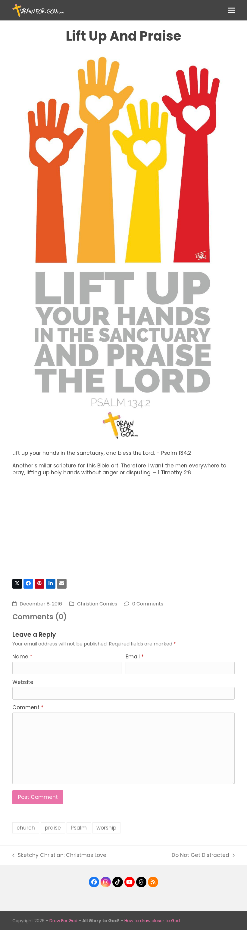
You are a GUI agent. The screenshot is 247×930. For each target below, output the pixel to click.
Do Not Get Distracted (200, 855)
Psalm (79, 827)
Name (22, 656)
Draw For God (63, 921)
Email (135, 656)
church (26, 827)
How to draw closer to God (152, 921)
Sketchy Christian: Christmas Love (59, 855)
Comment (27, 707)
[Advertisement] (123, 530)
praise (53, 827)
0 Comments (147, 603)
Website (22, 682)
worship (106, 827)
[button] (231, 10)
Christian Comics (97, 603)
